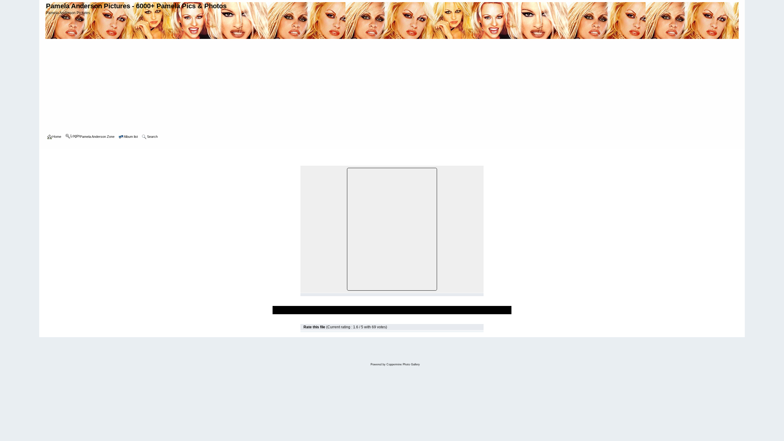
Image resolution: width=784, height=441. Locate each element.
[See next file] (473, 163)
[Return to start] (460, 163)
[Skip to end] (480, 163)
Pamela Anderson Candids (88, 155)
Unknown (122, 155)
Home (57, 155)
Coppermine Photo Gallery (403, 364)
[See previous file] (467, 163)
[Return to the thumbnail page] (303, 163)
